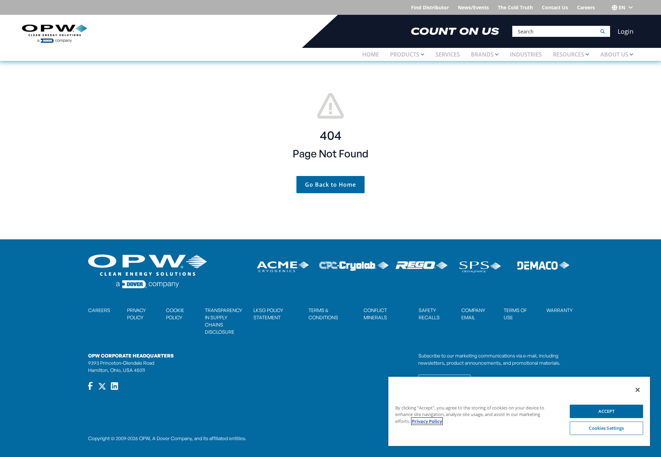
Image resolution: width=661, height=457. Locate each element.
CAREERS (99, 310)
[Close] (637, 389)
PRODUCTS (404, 54)
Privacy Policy (427, 421)
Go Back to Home (330, 184)
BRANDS (482, 54)
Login (625, 31)
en (622, 7)
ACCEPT (606, 411)
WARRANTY (559, 310)
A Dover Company (172, 438)
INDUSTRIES (526, 54)
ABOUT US (614, 54)
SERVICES (448, 54)
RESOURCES (568, 54)
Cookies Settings (606, 428)
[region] (519, 411)
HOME (370, 54)
